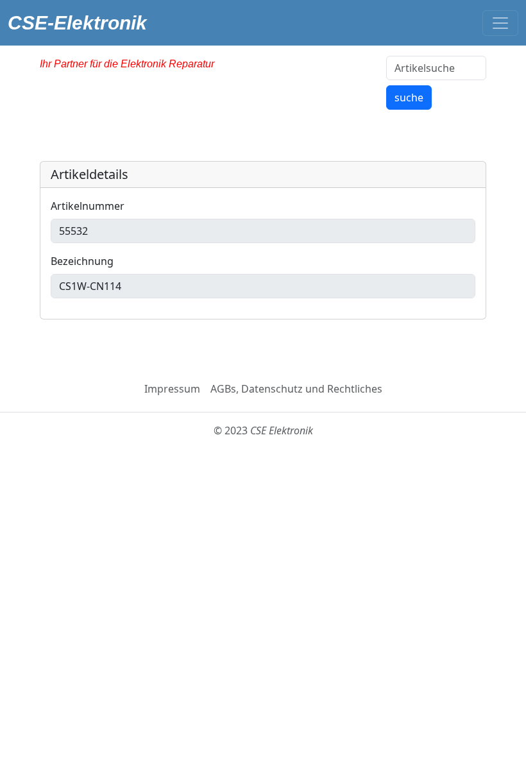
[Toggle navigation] (500, 23)
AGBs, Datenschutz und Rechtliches (296, 389)
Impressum (172, 389)
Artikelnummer (87, 206)
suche (408, 97)
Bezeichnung (82, 261)
